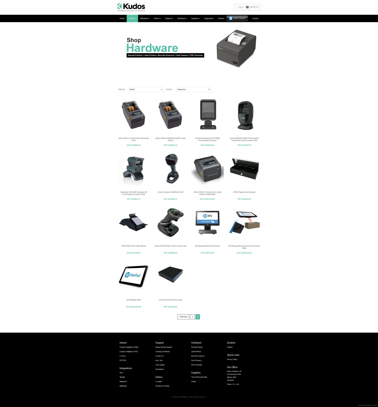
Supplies (194, 18)
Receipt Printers (197, 347)
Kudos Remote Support (163, 347)
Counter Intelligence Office (129, 347)
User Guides (160, 365)
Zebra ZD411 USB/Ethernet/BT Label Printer (170, 115)
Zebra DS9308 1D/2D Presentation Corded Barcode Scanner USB (244, 115)
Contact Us (159, 356)
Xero (121, 373)
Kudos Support (239, 18)
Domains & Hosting (162, 386)
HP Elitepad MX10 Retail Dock (207, 222)
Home (122, 18)
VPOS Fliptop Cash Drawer (244, 169)
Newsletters (159, 369)
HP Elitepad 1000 (133, 276)
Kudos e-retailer (371, 405)
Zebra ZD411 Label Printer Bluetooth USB (133, 115)
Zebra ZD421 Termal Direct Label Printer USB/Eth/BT (207, 169)
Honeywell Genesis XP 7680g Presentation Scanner (207, 115)
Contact (255, 18)
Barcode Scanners (198, 356)
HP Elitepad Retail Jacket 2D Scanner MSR (244, 222)
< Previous (183, 317)
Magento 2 (123, 381)
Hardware (181, 18)
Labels (193, 381)
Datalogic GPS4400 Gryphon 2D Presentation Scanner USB (133, 169)
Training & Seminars (162, 351)
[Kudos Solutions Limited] (131, 7)
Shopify (122, 377)
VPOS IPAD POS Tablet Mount (133, 222)
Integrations (209, 18)
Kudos (185, 397)
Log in (240, 7)
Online (156, 18)
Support (168, 18)
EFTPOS (123, 360)
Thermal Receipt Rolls (199, 377)
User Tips (159, 360)
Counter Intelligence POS (129, 351)
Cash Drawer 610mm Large (170, 276)
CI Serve (123, 356)
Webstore (144, 18)
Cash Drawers (196, 360)
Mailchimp (123, 386)
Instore (131, 18)
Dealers (221, 18)
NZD (254, 7)
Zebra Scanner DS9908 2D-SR (170, 169)
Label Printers (196, 351)
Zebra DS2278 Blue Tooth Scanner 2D (170, 222)
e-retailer (158, 381)
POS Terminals (196, 365)
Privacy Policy (232, 359)
